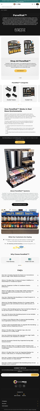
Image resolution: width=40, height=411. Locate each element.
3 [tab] (20, 265)
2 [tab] (19, 265)
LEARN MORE (21, 1)
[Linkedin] (16, 386)
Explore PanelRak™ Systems (20, 204)
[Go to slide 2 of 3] (19, 104)
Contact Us (32, 4)
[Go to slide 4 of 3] (21, 104)
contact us (20, 142)
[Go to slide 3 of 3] (20, 104)
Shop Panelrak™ (20, 70)
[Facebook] (20, 386)
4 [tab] (21, 265)
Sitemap (30, 409)
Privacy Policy (34, 409)
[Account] (35, 4)
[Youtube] (24, 386)
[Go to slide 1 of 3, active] (18, 104)
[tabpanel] (10, 260)
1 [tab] (18, 265)
